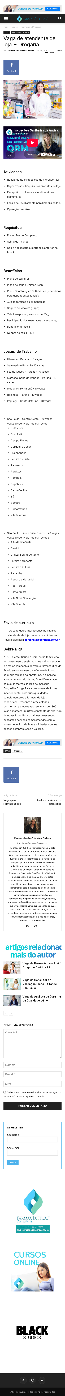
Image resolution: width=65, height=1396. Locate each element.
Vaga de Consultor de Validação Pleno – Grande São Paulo (40, 984)
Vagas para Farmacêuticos (12, 802)
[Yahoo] (36, 926)
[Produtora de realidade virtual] (32, 1332)
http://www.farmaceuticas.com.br (32, 843)
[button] (5, 18)
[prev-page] (5, 1013)
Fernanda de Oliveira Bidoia (20, 50)
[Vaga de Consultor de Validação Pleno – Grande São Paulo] (12, 984)
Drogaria (17, 750)
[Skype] (29, 926)
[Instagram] (32, 1380)
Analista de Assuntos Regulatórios (49, 802)
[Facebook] (23, 1380)
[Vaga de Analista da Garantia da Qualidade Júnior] (12, 1000)
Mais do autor (32, 954)
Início (5, 26)
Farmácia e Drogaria (31, 26)
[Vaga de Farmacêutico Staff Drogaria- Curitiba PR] (12, 967)
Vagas (15, 26)
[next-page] (11, 1013)
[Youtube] (41, 1380)
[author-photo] (32, 833)
